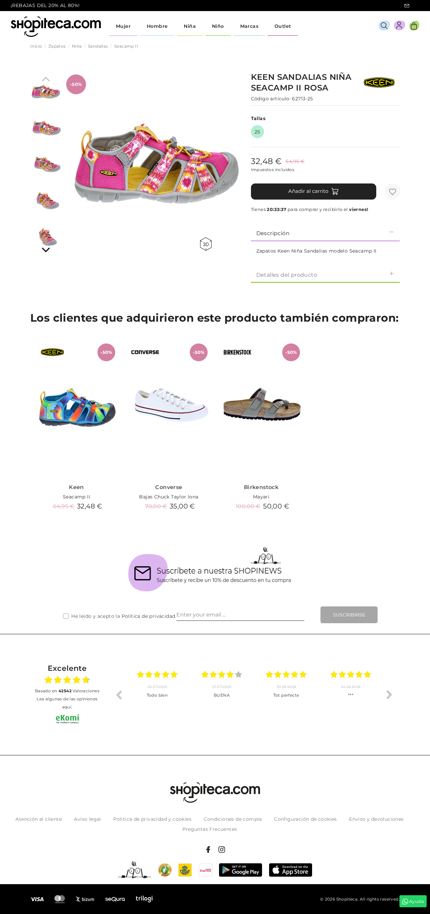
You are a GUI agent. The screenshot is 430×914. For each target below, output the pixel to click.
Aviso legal (87, 819)
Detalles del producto (286, 275)
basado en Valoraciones (67, 690)
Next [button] (389, 694)
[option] (157, 694)
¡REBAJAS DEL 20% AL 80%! (45, 5)
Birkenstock (261, 487)
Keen (76, 487)
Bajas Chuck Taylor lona (168, 497)
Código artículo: (271, 99)
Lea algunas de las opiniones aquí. (67, 702)
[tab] (325, 232)
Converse (168, 487)
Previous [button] (119, 694)
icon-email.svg (407, 5)
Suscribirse (349, 615)
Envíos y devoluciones (376, 819)
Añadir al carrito (308, 191)
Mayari (261, 497)
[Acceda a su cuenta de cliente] (399, 26)
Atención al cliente (38, 819)
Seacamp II (76, 497)
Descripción (273, 233)
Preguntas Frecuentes (209, 829)
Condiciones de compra (233, 819)
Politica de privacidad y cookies (152, 819)
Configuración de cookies (305, 819)
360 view (207, 244)
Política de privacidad (148, 616)
